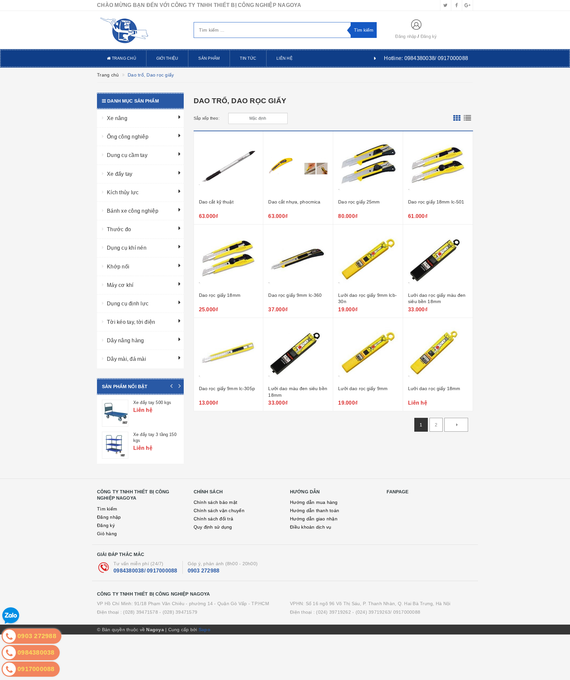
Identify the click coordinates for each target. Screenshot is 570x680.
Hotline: (426, 58)
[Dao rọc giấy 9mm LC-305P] (228, 352)
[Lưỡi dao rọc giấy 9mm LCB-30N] (368, 259)
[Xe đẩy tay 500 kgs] (115, 413)
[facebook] (456, 5)
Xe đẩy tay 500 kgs (152, 402)
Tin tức (248, 58)
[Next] (456, 425)
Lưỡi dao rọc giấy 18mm (434, 388)
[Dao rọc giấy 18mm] (228, 259)
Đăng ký (429, 36)
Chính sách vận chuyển (219, 510)
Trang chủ (123, 58)
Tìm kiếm (107, 508)
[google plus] (467, 5)
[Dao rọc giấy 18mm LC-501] (438, 166)
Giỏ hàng (107, 533)
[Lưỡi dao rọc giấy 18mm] (438, 352)
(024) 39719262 (333, 612)
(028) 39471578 (140, 612)
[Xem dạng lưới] (456, 118)
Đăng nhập (405, 36)
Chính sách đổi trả (214, 518)
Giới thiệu (167, 58)
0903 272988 (204, 570)
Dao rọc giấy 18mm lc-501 (436, 201)
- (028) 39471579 (178, 612)
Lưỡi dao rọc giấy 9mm (363, 388)
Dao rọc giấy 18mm (219, 295)
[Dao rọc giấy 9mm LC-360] (298, 259)
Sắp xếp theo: (206, 118)
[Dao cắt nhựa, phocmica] (298, 166)
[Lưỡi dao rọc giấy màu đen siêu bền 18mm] (438, 259)
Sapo (204, 629)
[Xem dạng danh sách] (467, 118)
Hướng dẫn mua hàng (314, 502)
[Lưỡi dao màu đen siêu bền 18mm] (298, 352)
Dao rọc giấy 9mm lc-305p (227, 388)
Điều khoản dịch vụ (311, 527)
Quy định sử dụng (213, 527)
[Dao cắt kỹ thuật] (228, 166)
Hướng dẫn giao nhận (313, 518)
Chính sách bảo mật (216, 502)
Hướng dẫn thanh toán (314, 510)
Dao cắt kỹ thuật (216, 201)
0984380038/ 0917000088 (145, 570)
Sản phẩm (209, 58)
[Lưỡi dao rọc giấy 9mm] (368, 352)
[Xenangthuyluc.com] (140, 30)
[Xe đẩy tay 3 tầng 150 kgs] (115, 445)
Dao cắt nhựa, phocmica (294, 201)
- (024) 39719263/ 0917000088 (386, 612)
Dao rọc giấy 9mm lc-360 (295, 295)
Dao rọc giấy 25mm (359, 201)
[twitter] (445, 5)
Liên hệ (284, 58)
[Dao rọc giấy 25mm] (368, 166)
